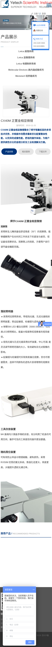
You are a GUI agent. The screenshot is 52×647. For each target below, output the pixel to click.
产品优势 (9, 152)
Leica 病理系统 (26, 51)
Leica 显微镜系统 (26, 57)
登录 (44, 13)
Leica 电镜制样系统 (26, 64)
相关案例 (26, 152)
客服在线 (39, 31)
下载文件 (43, 152)
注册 (36, 13)
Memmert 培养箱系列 (26, 76)
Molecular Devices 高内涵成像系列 (26, 70)
